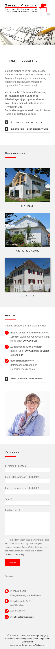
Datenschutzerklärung (14, 554)
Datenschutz (27, 642)
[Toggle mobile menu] (48, 14)
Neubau (27, 206)
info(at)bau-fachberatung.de (22, 617)
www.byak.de (30, 341)
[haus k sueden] (27, 169)
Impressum (45, 638)
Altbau (27, 295)
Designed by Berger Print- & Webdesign (27, 645)
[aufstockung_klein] (27, 214)
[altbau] (27, 258)
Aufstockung (27, 250)
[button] (27, 122)
